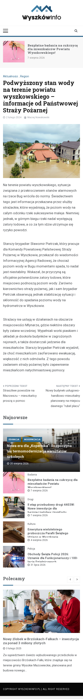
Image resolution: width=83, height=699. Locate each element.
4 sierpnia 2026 (39, 540)
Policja (31, 548)
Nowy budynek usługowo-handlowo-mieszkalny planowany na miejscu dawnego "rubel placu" (63, 398)
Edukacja (14, 439)
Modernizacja (32, 439)
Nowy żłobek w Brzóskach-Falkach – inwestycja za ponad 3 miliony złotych (41, 641)
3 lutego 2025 (13, 648)
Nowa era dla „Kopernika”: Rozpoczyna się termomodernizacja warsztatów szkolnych (39, 451)
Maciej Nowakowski (38, 117)
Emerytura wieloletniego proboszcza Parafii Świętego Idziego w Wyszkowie (48, 533)
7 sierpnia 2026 (39, 490)
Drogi (30, 499)
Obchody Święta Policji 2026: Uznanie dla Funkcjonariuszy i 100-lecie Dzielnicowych (53, 558)
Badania (32, 474)
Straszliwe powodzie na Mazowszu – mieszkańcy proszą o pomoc (20, 396)
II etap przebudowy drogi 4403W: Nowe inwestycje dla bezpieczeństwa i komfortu (51, 508)
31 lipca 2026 (38, 564)
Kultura (31, 524)
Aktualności (10, 76)
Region (24, 76)
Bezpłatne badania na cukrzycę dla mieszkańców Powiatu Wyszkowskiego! (53, 49)
